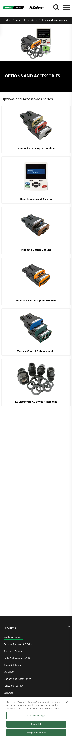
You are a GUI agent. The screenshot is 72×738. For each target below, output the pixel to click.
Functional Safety (13, 685)
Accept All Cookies (36, 732)
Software (8, 692)
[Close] (66, 702)
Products (29, 20)
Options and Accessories (53, 20)
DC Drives (9, 671)
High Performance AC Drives (19, 658)
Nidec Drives (12, 20)
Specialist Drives (13, 651)
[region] (36, 717)
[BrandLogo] (13, 8)
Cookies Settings (36, 715)
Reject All (36, 724)
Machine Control (13, 637)
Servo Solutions (12, 665)
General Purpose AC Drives (19, 644)
